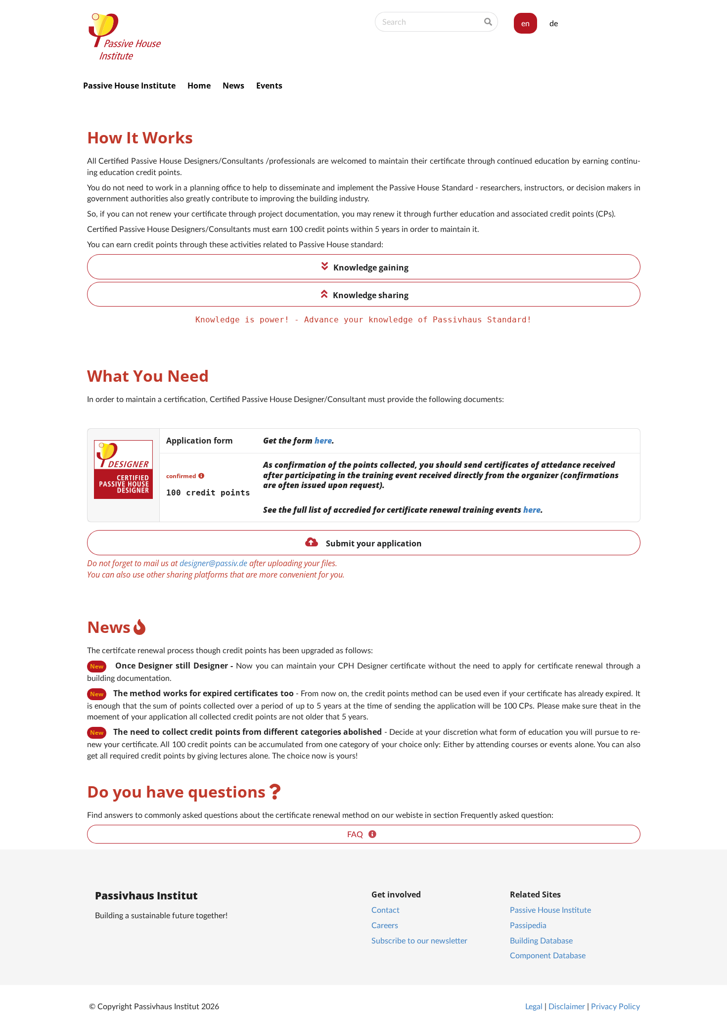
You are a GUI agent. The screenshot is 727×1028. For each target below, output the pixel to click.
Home (199, 85)
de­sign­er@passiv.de (213, 563)
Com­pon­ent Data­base (548, 955)
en (525, 23)
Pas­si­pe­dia (528, 925)
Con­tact (385, 909)
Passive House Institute (129, 85)
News (233, 85)
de (553, 23)
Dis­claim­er (566, 1006)
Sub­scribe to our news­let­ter (419, 940)
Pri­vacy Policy (615, 1006)
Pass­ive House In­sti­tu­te (550, 909)
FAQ (358, 834)
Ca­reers (384, 925)
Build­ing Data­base (541, 940)
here (323, 440)
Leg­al (534, 1006)
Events (269, 85)
